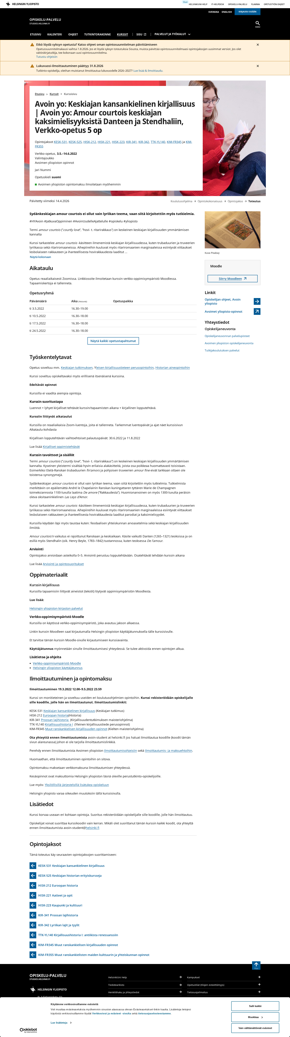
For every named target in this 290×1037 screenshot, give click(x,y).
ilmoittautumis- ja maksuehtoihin (168, 751)
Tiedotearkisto (116, 984)
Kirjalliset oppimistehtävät (61, 447)
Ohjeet (73, 34)
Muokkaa (253, 1017)
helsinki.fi (92, 828)
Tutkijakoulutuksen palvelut (222, 350)
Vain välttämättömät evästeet (255, 1028)
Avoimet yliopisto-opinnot (224, 312)
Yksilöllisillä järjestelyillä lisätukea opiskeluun (77, 785)
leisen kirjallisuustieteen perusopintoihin (125, 368)
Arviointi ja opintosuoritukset (63, 564)
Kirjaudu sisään (247, 11)
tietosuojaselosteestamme (154, 1013)
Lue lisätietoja (59, 1022)
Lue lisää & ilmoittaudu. (148, 71)
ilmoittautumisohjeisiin (120, 751)
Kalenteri (54, 34)
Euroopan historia (55, 715)
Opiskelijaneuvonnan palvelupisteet (227, 336)
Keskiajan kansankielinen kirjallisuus (69, 711)
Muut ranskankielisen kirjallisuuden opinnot (76, 729)
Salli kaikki (255, 1006)
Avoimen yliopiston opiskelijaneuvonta (229, 343)
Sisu (141, 34)
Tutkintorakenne (97, 34)
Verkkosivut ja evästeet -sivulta (111, 1013)
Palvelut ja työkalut (170, 34)
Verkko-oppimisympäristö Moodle (57, 663)
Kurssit (122, 34)
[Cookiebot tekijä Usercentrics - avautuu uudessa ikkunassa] (28, 1030)
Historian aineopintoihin (172, 368)
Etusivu (35, 34)
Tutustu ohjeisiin (46, 57)
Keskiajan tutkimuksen (77, 368)
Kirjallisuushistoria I (59, 724)
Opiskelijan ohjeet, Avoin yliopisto (222, 301)
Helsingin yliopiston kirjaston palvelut (56, 608)
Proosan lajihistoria (55, 720)
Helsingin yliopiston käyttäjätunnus (58, 668)
